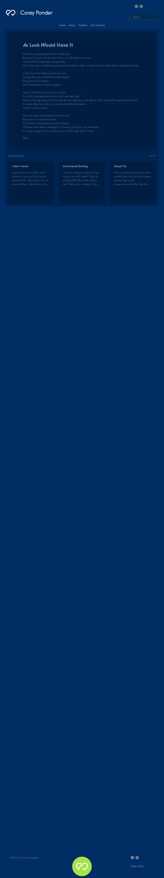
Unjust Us (120, 166)
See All (152, 155)
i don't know (20, 166)
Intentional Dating (75, 166)
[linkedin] (136, 6)
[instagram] (141, 6)
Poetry (25, 137)
